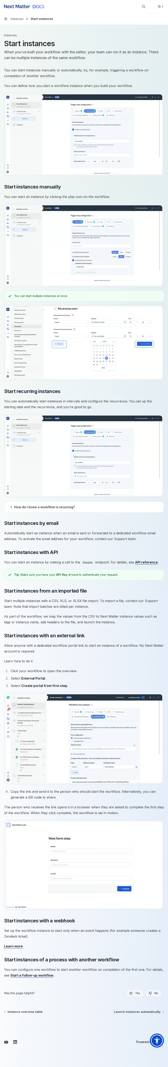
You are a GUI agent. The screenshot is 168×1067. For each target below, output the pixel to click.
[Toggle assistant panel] (159, 6)
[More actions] (163, 6)
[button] (157, 1040)
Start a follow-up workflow (31, 975)
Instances (10, 35)
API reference (146, 562)
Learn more (13, 946)
